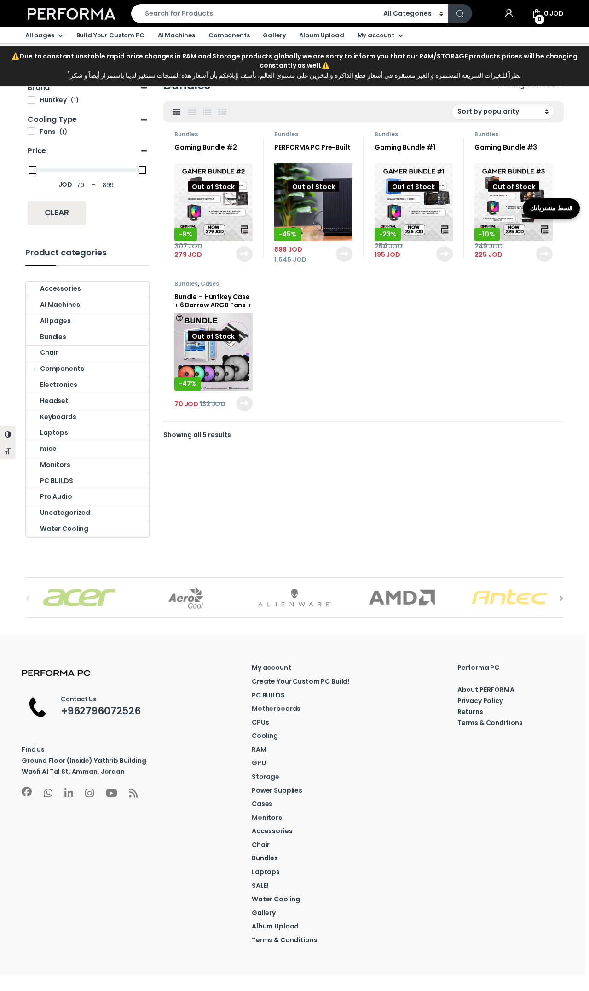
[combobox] (254, 13)
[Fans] (31, 131)
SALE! (260, 885)
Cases (210, 284)
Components (229, 35)
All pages (39, 35)
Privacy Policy (480, 700)
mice (48, 448)
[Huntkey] (31, 100)
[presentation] (561, 598)
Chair (49, 352)
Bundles (186, 134)
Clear (57, 212)
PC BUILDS (56, 480)
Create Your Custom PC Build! (300, 681)
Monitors (55, 464)
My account (376, 35)
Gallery (274, 35)
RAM (259, 749)
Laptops (54, 432)
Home (35, 60)
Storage (265, 776)
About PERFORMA (485, 689)
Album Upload (321, 35)
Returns (470, 711)
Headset (54, 400)
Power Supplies (277, 790)
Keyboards (58, 416)
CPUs (260, 722)
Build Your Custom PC (110, 35)
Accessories (60, 288)
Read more (243, 254)
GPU (259, 762)
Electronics (58, 384)
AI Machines (176, 35)
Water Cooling (64, 528)
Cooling (265, 735)
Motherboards (276, 708)
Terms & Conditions (284, 940)
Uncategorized (65, 512)
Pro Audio (56, 496)
